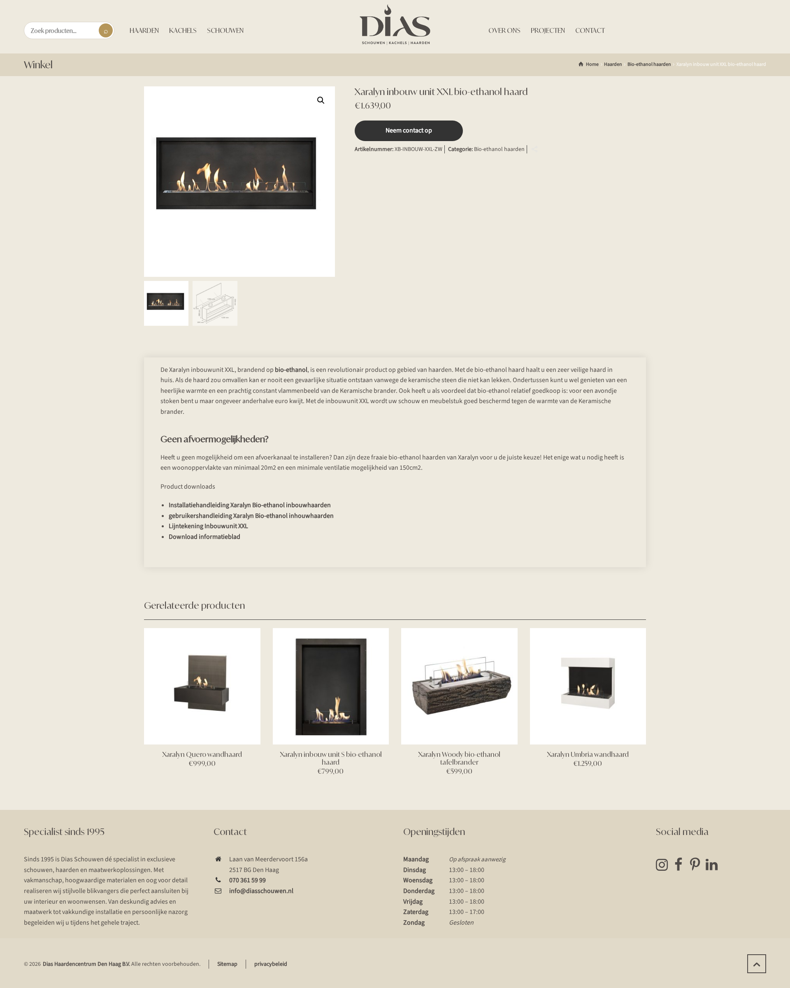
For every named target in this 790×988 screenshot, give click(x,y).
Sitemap (227, 964)
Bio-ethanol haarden (649, 64)
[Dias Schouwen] (395, 24)
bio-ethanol (291, 369)
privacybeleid (270, 964)
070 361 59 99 (247, 880)
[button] (321, 100)
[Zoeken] (106, 30)
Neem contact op (409, 130)
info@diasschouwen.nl (261, 890)
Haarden (613, 64)
